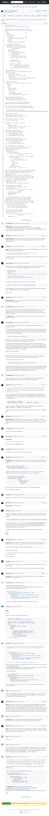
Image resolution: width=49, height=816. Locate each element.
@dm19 (7, 249)
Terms (9, 809)
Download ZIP (44, 15)
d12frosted (7, 11)
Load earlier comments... (26, 220)
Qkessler (8, 510)
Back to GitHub (32, 2)
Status (20, 809)
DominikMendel (9, 223)
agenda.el (14, 11)
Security (16, 809)
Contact (32, 809)
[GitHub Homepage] (21, 812)
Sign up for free (6, 803)
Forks (27, 15)
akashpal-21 (8, 643)
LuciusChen (8, 428)
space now (31, 720)
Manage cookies (38, 809)
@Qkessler (8, 542)
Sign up (44, 2)
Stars (20, 15)
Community (25, 809)
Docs (29, 809)
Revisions (11, 15)
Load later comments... (26, 796)
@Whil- (7, 610)
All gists (26, 2)
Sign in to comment (42, 803)
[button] (38, 16)
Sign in (39, 2)
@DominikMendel (9, 238)
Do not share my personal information (24, 810)
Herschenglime (9, 263)
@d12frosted (8, 226)
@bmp (7, 704)
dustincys (8, 606)
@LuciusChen (9, 439)
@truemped (8, 576)
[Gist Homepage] (6, 2)
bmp (7, 690)
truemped (8, 561)
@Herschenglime (9, 300)
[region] (24, 121)
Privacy (13, 809)
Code (4, 15)
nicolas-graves (9, 582)
